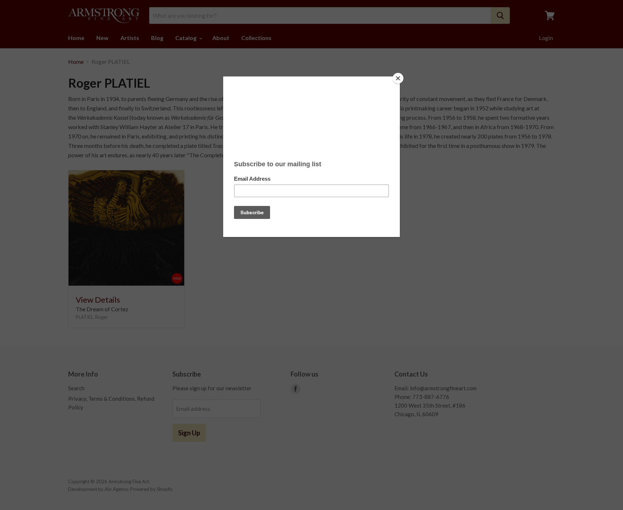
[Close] (398, 78)
